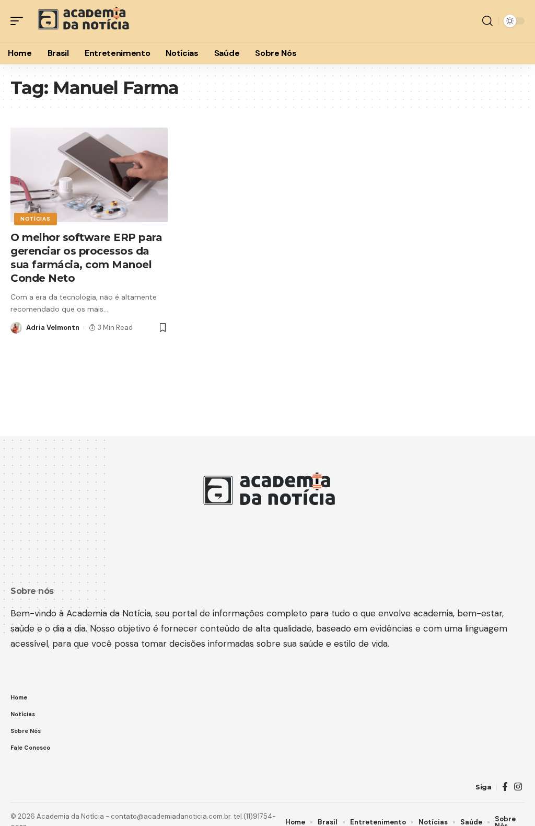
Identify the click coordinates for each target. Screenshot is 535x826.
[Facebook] (504, 787)
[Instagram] (518, 787)
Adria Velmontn (52, 327)
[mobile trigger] (19, 21)
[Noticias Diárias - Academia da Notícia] (82, 21)
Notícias (35, 218)
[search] (487, 21)
